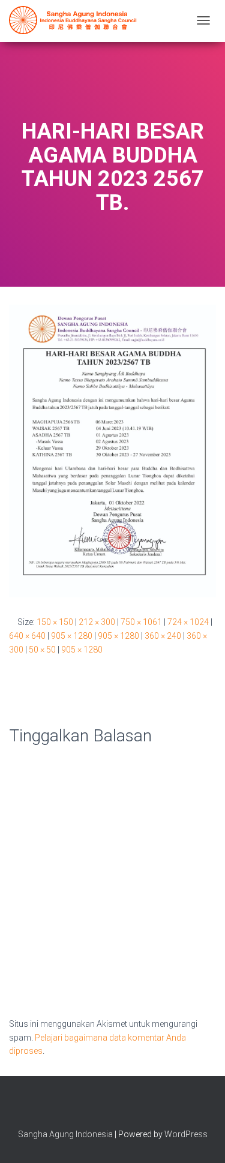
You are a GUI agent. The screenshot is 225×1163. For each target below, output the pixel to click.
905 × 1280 (71, 636)
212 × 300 (97, 622)
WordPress (186, 1134)
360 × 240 (163, 636)
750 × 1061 (141, 622)
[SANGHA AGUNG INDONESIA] (75, 20)
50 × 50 (42, 649)
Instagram (112, 1108)
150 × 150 (55, 622)
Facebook (91, 1108)
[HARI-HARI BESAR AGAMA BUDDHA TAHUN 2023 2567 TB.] (112, 450)
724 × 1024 (188, 622)
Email (133, 1108)
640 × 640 (27, 636)
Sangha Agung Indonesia (65, 1134)
